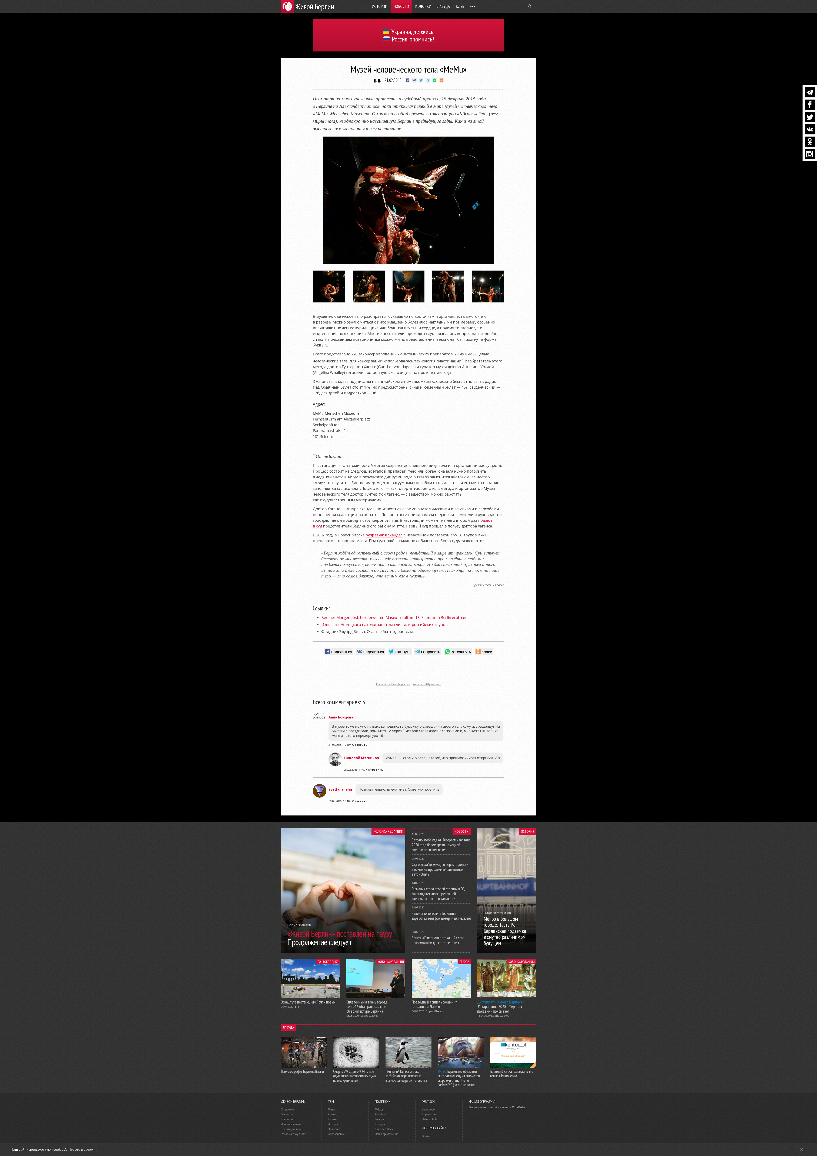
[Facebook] (810, 105)
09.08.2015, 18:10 (339, 801)
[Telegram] (810, 92)
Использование (291, 1124)
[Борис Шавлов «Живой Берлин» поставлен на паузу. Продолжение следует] (343, 951)
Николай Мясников (361, 757)
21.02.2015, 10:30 (339, 745)
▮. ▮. (377, 80)
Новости (401, 6)
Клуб (460, 6)
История (527, 831)
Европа (464, 961)
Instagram (381, 1124)
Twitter (379, 1109)
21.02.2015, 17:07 (354, 769)
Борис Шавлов (369, 1016)
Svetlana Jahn (340, 789)
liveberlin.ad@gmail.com (427, 684)
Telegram (380, 1119)
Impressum (429, 1114)
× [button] (801, 1149)
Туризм (332, 1119)
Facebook (381, 1114)
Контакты (287, 1119)
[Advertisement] (408, 670)
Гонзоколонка (328, 961)
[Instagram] (810, 154)
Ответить (359, 745)
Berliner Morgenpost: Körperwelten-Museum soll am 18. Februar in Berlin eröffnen (394, 617)
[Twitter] (810, 117)
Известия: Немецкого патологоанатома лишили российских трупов (384, 624)
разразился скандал (384, 534)
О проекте (287, 1109)
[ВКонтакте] (810, 129)
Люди (331, 1109)
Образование (336, 1134)
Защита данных (291, 1129)
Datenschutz (429, 1119)
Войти (426, 1136)
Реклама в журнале (293, 1134)
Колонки (423, 6)
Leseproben (429, 1109)
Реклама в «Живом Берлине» (393, 684)
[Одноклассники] (810, 142)
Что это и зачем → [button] (83, 1149)
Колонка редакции (388, 831)
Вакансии (287, 1114)
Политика (334, 1129)
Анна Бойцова (341, 717)
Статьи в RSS (384, 1129)
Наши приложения (386, 1134)
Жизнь (332, 1114)
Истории (380, 6)
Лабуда (443, 6)
